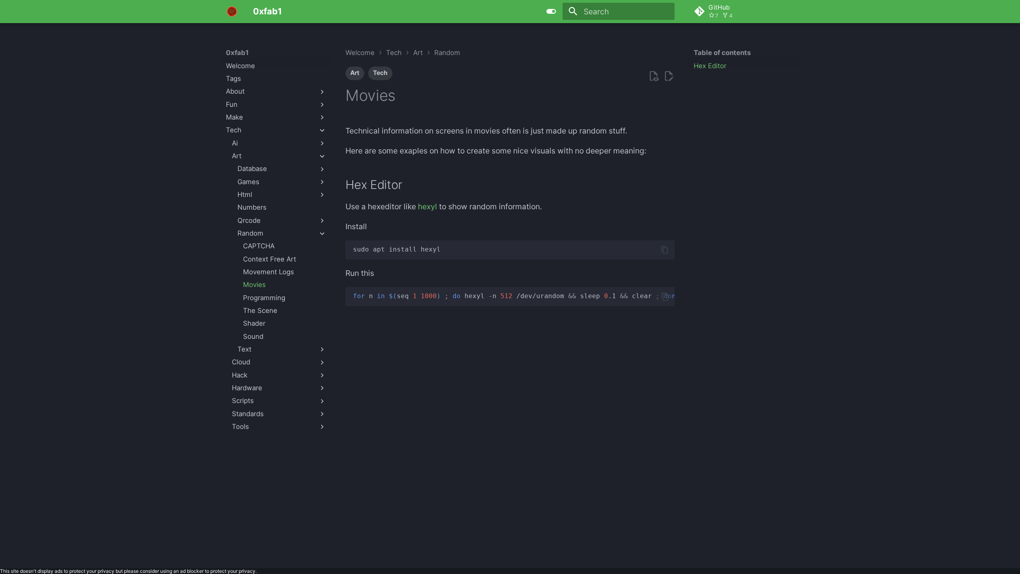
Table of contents (722, 53)
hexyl (427, 206)
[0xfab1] (232, 11)
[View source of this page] (653, 76)
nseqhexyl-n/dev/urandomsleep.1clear (513, 296)
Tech (380, 73)
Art (354, 73)
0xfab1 (237, 53)
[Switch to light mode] (551, 11)
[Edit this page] (669, 76)
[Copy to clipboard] (665, 250)
